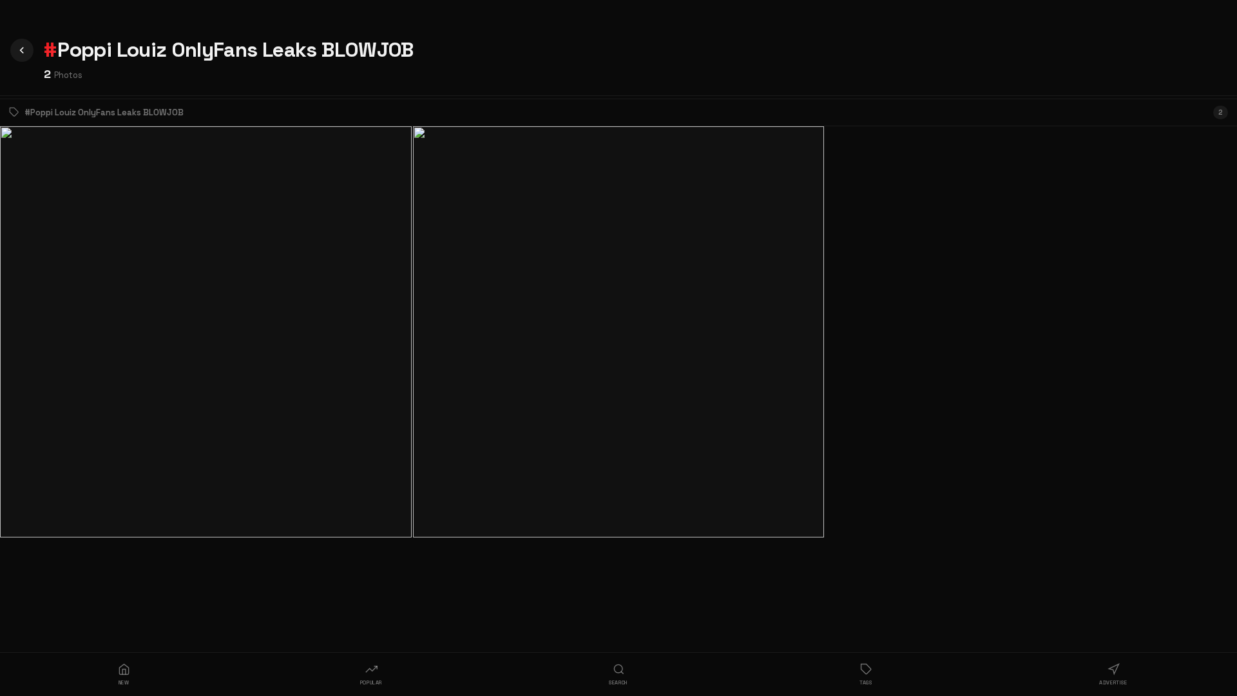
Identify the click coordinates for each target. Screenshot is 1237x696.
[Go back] (22, 50)
